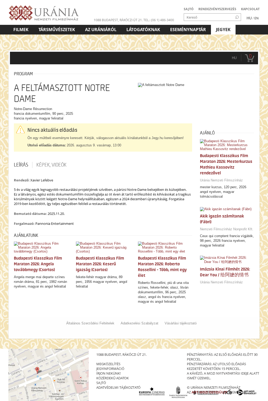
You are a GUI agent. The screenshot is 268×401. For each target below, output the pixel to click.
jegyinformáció (110, 368)
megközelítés (108, 364)
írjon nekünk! (108, 373)
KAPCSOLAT (250, 9)
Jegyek (223, 29)
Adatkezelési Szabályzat (139, 323)
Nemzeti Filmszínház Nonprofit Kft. (226, 229)
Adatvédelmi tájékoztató (118, 387)
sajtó (101, 382)
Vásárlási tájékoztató (181, 323)
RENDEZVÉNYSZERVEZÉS (217, 9)
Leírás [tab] (21, 165)
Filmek (21, 29)
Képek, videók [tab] (51, 165)
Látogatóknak (143, 29)
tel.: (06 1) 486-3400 (158, 20)
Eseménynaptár (188, 29)
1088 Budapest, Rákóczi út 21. (118, 20)
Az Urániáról (100, 29)
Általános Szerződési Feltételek (90, 323)
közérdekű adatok (112, 378)
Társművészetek (56, 29)
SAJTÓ (189, 9)
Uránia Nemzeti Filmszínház (221, 180)
